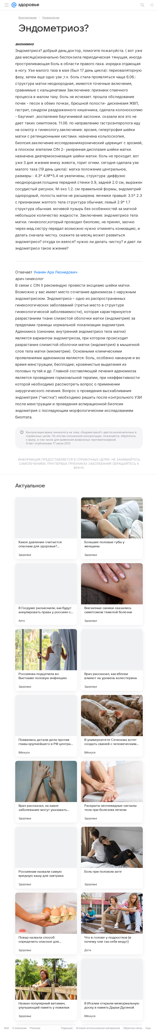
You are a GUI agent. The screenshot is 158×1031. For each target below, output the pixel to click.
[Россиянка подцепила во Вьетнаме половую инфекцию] (46, 660)
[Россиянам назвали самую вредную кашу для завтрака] (46, 858)
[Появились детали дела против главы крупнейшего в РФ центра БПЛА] (46, 726)
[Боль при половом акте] (112, 858)
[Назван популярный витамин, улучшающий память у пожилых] (46, 989)
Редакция (67, 1028)
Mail (6, 1028)
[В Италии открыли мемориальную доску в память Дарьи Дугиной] (112, 989)
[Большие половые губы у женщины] (112, 528)
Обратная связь (132, 1028)
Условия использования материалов (98, 1028)
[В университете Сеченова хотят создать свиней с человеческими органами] (112, 726)
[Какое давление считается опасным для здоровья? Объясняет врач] (46, 528)
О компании (19, 1028)
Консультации (28, 17)
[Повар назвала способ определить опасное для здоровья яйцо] (46, 923)
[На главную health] (27, 5)
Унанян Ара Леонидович (55, 272)
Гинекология (50, 17)
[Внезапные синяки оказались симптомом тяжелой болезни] (112, 594)
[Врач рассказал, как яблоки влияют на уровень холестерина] (112, 660)
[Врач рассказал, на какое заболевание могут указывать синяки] (46, 792)
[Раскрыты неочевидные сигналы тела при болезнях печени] (112, 792)
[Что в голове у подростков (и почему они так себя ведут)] (112, 923)
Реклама (35, 1028)
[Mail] (14, 5)
